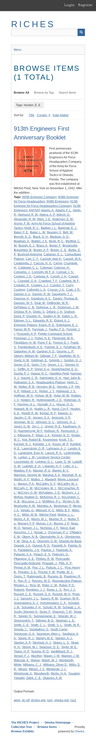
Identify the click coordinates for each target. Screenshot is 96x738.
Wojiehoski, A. (23, 673)
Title (31, 115)
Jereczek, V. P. (60, 417)
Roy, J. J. (69, 589)
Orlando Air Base (70, 541)
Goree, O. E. (22, 364)
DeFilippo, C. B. (24, 307)
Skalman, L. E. (65, 620)
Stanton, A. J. (63, 638)
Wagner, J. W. (70, 656)
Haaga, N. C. (39, 373)
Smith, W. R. (72, 625)
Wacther (36, 656)
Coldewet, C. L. (28, 267)
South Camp (58, 629)
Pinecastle (63, 559)
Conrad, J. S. (65, 272)
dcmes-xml (38, 700)
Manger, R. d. (42, 470)
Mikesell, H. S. (45, 510)
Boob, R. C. (56, 241)
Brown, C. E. (58, 250)
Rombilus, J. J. (35, 589)
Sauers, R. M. (49, 598)
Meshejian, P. (62, 506)
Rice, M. (35, 585)
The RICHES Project (25, 722)
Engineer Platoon (25, 325)
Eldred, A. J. (62, 320)
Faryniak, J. (40, 329)
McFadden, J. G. (49, 492)
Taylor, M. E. (69, 647)
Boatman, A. (22, 241)
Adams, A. (47, 210)
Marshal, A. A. (52, 475)
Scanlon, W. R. (69, 598)
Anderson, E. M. (62, 219)
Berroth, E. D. (23, 236)
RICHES (33, 24)
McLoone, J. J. (31, 501)
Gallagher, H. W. (24, 351)
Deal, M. (40, 303)
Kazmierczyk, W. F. (30, 431)
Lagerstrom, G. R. (33, 448)
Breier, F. (55, 245)
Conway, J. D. (23, 276)
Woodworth (41, 673)
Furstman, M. (72, 347)
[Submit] (81, 32)
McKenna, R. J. (50, 497)
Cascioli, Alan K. (51, 259)
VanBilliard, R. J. (62, 651)
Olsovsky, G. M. (47, 541)
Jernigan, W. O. (24, 422)
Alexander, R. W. (25, 219)
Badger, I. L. (49, 228)
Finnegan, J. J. (23, 338)
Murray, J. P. (61, 523)
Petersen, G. (60, 554)
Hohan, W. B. (43, 395)
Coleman (46, 267)
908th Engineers (58, 201)
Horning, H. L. (26, 404)
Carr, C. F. (32, 259)
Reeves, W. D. (41, 581)
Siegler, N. (25, 616)
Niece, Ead (67, 528)
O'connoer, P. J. (58, 532)
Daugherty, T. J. (62, 294)
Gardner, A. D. (46, 351)
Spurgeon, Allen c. (48, 634)
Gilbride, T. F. (48, 356)
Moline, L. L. (66, 514)
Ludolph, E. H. (31, 466)
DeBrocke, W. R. (58, 303)
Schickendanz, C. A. (53, 603)
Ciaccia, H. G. (43, 263)
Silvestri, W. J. (67, 616)
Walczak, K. (21, 660)
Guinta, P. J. (21, 373)
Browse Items (47, 727)
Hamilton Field (59, 373)
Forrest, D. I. (61, 342)
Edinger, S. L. (23, 320)
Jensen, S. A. (41, 417)
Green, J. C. (56, 364)
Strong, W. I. (30, 647)
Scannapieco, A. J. (26, 603)
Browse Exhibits (22, 731)
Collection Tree (21, 727)
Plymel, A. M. (22, 567)
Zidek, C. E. (33, 678)
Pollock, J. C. (54, 567)
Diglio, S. (39, 311)
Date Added (60, 115)
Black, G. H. (40, 236)
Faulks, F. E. (57, 329)
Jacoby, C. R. (22, 417)
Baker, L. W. (38, 232)
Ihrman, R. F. (48, 413)
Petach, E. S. (42, 554)
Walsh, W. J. (50, 660)
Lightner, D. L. (44, 461)
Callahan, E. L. (53, 254)
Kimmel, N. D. (61, 435)
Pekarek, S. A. (23, 554)
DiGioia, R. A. (23, 311)
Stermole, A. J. (41, 642)
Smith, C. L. (38, 625)
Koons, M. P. (60, 444)
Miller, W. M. (30, 514)
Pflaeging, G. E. (24, 559)
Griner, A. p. (42, 369)
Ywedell (19, 678)
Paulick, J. (48, 550)
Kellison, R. (52, 431)
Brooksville (70, 245)
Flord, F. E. (45, 342)
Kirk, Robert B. (31, 439)
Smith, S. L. (55, 625)
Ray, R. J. (24, 581)
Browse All (21, 92)
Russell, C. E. (23, 594)
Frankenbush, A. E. (30, 347)
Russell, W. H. (61, 594)
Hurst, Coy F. (60, 409)
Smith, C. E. (21, 625)
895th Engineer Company (39, 197)
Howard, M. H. (23, 409)
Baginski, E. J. (67, 228)
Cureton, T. (57, 285)
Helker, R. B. (26, 386)
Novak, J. (40, 532)
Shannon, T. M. (62, 611)
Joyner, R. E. (53, 426)
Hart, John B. (71, 378)
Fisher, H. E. (43, 338)
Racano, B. (55, 576)
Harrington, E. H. (51, 378)
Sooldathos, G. (39, 629)
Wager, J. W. (52, 656)
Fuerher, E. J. (53, 347)
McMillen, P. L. (51, 501)
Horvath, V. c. (46, 404)
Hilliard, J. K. (29, 391)
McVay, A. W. (71, 501)
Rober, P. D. (67, 585)
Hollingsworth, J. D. (49, 400)
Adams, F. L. (63, 210)
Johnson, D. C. (45, 422)
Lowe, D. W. (63, 461)
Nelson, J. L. (30, 528)
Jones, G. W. (22, 426)
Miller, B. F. (63, 510)
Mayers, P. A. (26, 484)
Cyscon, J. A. (56, 289)
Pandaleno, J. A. (29, 550)
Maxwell (50, 479)
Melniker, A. (44, 506)
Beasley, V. (54, 232)
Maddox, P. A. (23, 470)
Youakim (74, 673)
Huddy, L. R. (42, 409)
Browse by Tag (44, 92)
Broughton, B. (23, 250)
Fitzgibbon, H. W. (25, 342)
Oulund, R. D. (41, 545)
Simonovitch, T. (24, 620)
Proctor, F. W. (46, 572)
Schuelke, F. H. (31, 607)
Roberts (19, 589)
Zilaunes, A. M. (52, 678)
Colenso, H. (62, 267)
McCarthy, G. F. (46, 484)
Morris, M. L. (39, 519)
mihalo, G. (27, 510)
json (50, 700)
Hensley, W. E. (45, 386)
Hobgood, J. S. (66, 391)
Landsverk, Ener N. (31, 453)
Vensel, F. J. (22, 656)
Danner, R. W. (41, 294)
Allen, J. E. (44, 219)
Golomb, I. (56, 360)
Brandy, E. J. (26, 245)
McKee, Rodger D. (26, 497)
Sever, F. (45, 611)
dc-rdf (26, 700)
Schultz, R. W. (52, 607)
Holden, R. (28, 400)
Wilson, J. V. (37, 669)
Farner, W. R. (22, 329)
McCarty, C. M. (23, 488)
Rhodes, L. (21, 585)
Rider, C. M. (50, 585)
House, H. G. (64, 404)
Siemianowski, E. (44, 616)
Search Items (67, 92)
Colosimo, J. (22, 272)
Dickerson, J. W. (68, 307)
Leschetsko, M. (24, 461)
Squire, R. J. (26, 638)
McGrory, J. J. (71, 492)
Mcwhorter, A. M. (24, 506)
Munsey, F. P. (26, 523)
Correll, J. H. (58, 276)
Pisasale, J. (49, 563)
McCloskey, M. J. (45, 488)
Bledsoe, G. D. (59, 236)
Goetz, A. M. (22, 360)
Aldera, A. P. (47, 214)
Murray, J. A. (44, 523)
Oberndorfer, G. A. (51, 536)
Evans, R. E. (47, 325)
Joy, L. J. (37, 426)
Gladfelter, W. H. (69, 356)
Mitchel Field (47, 514)
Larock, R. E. (53, 453)
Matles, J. (37, 479)
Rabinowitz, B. (36, 576)
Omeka (79, 731)
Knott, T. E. (66, 439)
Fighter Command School (55, 334)
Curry (69, 285)
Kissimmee (50, 439)
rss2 (73, 700)
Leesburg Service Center (53, 457)
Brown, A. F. (41, 250)
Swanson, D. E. (49, 647)
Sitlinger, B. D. (44, 620)
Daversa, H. (22, 298)
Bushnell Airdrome (29, 254)
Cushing (19, 289)
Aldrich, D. (63, 214)
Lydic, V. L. (70, 466)
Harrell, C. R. (29, 378)
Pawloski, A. (64, 550)
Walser (35, 660)
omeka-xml (61, 700)
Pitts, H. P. (65, 563)
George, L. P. (65, 351)
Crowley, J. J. (39, 285)
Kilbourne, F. (25, 435)
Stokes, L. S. (61, 642)
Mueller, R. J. (57, 519)
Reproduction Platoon (66, 581)
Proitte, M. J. (65, 572)
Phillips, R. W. (45, 559)
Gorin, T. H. (39, 364)
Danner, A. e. (22, 294)
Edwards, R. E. (43, 320)
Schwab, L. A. (71, 607)
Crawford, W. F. (69, 281)
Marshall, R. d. (71, 475)
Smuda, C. (21, 629)
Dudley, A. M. (52, 316)
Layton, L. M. (26, 457)
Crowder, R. (22, 285)
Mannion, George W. (27, 475)
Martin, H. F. (22, 479)
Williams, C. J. (32, 664)
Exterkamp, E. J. (67, 325)
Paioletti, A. (59, 545)
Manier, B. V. (60, 470)
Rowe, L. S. (54, 589)
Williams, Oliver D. (55, 664)
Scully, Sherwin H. (26, 611)
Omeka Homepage (58, 722)
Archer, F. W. (22, 223)
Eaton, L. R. (70, 316)
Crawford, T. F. (48, 281)
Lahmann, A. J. (56, 448)
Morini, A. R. (22, 519)
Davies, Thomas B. (65, 298)
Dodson (69, 311)
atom (17, 700)
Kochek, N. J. (22, 444)
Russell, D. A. (42, 594)
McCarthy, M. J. (67, 484)
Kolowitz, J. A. (42, 444)
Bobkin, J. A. (39, 241)
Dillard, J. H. (55, 311)
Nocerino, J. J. (23, 532)
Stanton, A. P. (22, 642)
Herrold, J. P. (65, 386)
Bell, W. (68, 232)
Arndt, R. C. (31, 228)
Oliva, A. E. (28, 541)
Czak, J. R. (73, 289)
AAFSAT (34, 210)
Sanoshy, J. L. (29, 598)
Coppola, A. (41, 276)
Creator (42, 115)
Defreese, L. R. (46, 307)
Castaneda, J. (23, 263)
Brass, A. (42, 245)
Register (85, 5)
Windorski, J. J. (56, 669)
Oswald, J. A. (22, 545)
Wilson (22, 669)
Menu (17, 49)
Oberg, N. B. (30, 536)
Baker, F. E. (21, 232)
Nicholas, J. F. (49, 528)
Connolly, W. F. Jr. (43, 272)
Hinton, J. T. (47, 391)
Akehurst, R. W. (28, 214)
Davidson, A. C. (41, 298)
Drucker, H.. (34, 316)
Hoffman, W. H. (23, 395)
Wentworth (66, 660)
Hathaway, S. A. (24, 382)
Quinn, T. (20, 576)
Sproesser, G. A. (24, 634)
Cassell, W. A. (72, 259)
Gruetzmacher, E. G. (64, 369)
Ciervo (57, 263)
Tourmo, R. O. (40, 651)
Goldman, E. (39, 360)
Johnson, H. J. (66, 422)
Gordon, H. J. (72, 360)
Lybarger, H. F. (52, 466)
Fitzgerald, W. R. (63, 338)
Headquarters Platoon (50, 382)
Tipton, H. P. (22, 651)
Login (69, 5)
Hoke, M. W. (61, 395)
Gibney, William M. (26, 356)
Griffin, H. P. (25, 369)
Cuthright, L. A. (36, 289)
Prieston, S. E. (27, 572)
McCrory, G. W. (27, 492)
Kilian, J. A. (43, 435)
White (17, 664)
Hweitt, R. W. (29, 413)
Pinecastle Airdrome (27, 563)
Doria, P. (19, 316)
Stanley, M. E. (45, 638)
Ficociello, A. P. (26, 334)
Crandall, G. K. (27, 281)
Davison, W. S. (23, 303)
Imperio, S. (65, 413)
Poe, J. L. (38, 567)
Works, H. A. (59, 673)
